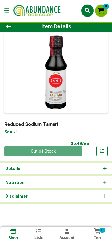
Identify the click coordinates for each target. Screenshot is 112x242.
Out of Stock (43, 151)
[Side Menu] (6, 10)
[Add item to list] (102, 151)
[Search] (87, 11)
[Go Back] (17, 26)
